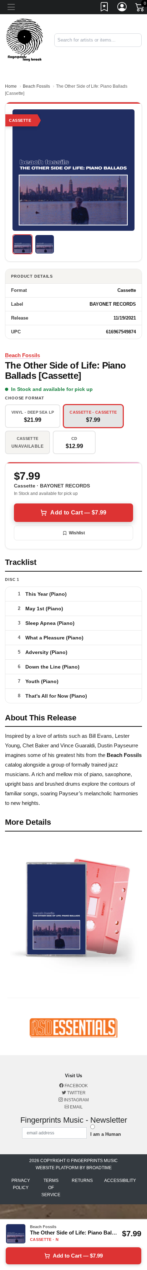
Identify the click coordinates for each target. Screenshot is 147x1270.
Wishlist (77, 532)
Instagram (76, 1099)
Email (76, 1107)
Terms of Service (50, 1187)
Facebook (76, 1085)
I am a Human (105, 1134)
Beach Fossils (36, 86)
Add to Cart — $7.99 (78, 512)
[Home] (24, 39)
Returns (82, 1180)
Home (11, 86)
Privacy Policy (20, 1184)
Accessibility (120, 1180)
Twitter (76, 1092)
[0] (140, 8)
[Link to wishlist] (105, 8)
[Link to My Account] (122, 8)
